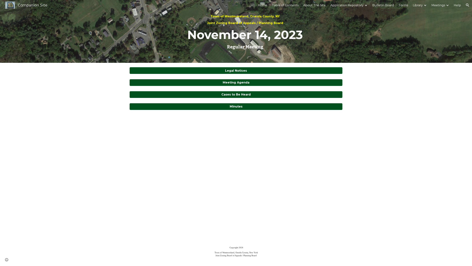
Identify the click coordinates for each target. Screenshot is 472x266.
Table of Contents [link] (285, 5)
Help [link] (457, 5)
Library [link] (418, 5)
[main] (245, 31)
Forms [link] (403, 5)
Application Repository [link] (347, 5)
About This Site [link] (314, 5)
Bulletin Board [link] (383, 5)
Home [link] (262, 5)
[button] (467, 5)
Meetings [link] (438, 5)
